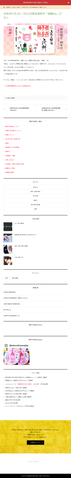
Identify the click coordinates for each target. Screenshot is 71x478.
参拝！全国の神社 (35, 191)
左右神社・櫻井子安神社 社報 (14, 164)
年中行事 (35, 196)
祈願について (9, 135)
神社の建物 (15, 278)
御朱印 (13, 97)
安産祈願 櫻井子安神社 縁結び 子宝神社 (35, 2)
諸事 (35, 209)
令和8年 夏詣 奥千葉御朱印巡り (12, 304)
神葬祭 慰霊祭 (9, 172)
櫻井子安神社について (12, 126)
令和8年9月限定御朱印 (10, 292)
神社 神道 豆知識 (35, 204)
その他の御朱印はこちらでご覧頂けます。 (18, 85)
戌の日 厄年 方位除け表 (12, 139)
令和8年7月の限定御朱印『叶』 (12, 315)
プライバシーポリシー (34, 461)
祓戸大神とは (7, 309)
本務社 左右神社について (13, 130)
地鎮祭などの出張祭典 (12, 147)
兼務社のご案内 (10, 168)
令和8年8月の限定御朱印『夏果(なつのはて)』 (16, 298)
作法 (6, 278)
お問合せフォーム (35, 442)
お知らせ (9, 97)
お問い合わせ (9, 160)
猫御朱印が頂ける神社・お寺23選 (28, 384)
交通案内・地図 (10, 155)
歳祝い (7, 143)
